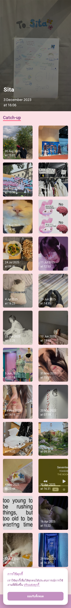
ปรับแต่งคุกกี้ (32, 584)
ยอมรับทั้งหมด (35, 596)
